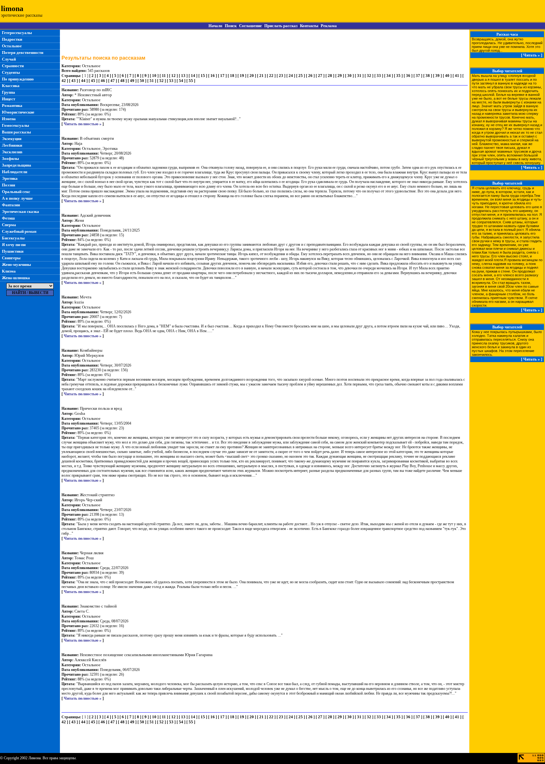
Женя (79, 220)
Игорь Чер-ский (88, 499)
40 (447, 75)
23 (281, 75)
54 (181, 80)
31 (359, 75)
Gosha (79, 413)
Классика (11, 85)
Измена (9, 118)
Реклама (329, 25)
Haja (78, 143)
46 (103, 80)
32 (369, 75)
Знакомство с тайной (98, 606)
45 (93, 80)
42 (64, 80)
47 (112, 80)
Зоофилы (10, 158)
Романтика (12, 105)
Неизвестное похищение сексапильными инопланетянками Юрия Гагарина (146, 654)
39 (437, 75)
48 (122, 80)
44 (83, 80)
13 (183, 75)
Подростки (12, 39)
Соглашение (250, 25)
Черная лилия (91, 552)
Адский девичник (95, 215)
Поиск (231, 25)
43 (73, 80)
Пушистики (12, 251)
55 (191, 80)
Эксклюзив (12, 152)
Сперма (9, 224)
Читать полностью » (83, 123)
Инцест (8, 99)
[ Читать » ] (531, 55)
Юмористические (18, 112)
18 (232, 75)
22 (271, 75)
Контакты (309, 25)
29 (339, 75)
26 (310, 75)
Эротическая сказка (20, 211)
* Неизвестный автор (93, 94)
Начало (215, 25)
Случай (9, 59)
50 (142, 80)
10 (154, 75)
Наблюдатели (14, 171)
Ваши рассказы (16, 132)
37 (418, 75)
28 (330, 75)
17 (222, 75)
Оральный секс (16, 191)
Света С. (82, 611)
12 (173, 75)
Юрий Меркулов (89, 355)
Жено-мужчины (16, 264)
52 (161, 80)
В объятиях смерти (97, 138)
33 (379, 75)
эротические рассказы (21, 15)
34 (388, 75)
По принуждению (18, 79)
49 (132, 80)
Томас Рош (84, 557)
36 (408, 75)
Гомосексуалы (15, 125)
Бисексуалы (13, 238)
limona (12, 8)
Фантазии (11, 205)
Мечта (85, 297)
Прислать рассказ (280, 25)
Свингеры (11, 258)
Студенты (11, 72)
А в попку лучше (17, 198)
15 (203, 75)
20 (251, 75)
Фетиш (8, 218)
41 (457, 75)
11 (164, 75)
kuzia (79, 302)
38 (427, 75)
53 (171, 80)
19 (242, 75)
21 (261, 75)
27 (320, 75)
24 (291, 75)
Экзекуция (11, 138)
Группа (8, 92)
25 (300, 75)
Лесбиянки (12, 145)
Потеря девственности (22, 52)
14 (193, 75)
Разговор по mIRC (96, 89)
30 (349, 75)
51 (151, 80)
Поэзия (8, 185)
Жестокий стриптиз (97, 494)
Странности (13, 65)
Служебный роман (19, 231)
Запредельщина (16, 165)
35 (398, 75)
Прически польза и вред (101, 408)
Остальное (12, 46)
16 (212, 75)
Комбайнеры (91, 350)
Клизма (9, 271)
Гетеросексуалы (17, 32)
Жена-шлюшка (16, 277)
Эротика (10, 178)
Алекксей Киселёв (90, 659)
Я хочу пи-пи (14, 244)
